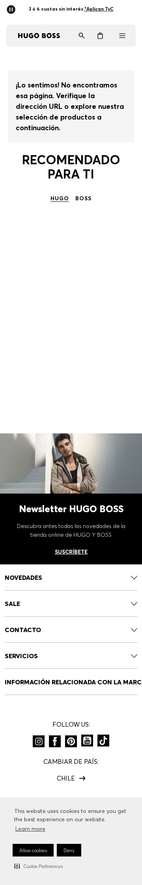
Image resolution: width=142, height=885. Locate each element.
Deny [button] (69, 850)
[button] (38, 866)
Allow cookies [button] (33, 850)
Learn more (30, 828)
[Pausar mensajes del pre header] (12, 7)
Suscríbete (71, 552)
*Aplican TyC (99, 9)
